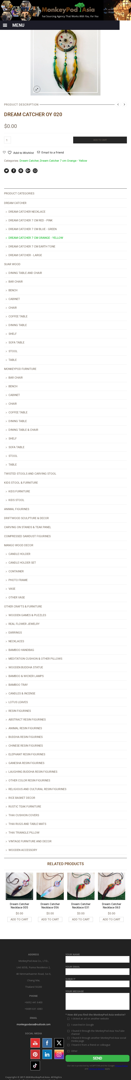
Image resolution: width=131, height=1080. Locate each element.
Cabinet (14, 299)
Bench (13, 290)
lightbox (36, 89)
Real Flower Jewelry (24, 624)
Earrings (15, 632)
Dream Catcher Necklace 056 (50, 905)
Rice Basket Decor (22, 797)
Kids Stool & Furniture (21, 482)
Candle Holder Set (22, 562)
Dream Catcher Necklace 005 (19, 905)
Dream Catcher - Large (25, 255)
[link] (33, 1024)
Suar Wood (12, 264)
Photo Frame (18, 580)
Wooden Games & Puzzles (27, 615)
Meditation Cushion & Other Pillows (35, 658)
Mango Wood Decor (18, 545)
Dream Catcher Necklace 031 (81, 905)
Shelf (13, 333)
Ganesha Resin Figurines (26, 763)
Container (16, 571)
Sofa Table (16, 342)
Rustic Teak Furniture (25, 806)
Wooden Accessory (23, 850)
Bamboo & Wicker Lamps (26, 676)
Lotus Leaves (18, 702)
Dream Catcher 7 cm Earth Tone (32, 246)
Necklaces (16, 641)
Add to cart (100, 140)
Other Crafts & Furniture (23, 606)
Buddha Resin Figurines (26, 737)
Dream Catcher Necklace (27, 211)
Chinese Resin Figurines (26, 745)
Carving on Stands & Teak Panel (27, 527)
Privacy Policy (121, 1065)
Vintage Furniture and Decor (30, 841)
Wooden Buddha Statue (26, 667)
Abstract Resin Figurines (27, 719)
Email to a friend (52, 152)
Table (13, 360)
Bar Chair (16, 281)
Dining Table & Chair (23, 429)
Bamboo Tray (18, 684)
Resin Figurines (20, 710)
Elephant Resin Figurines (27, 754)
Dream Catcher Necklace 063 (111, 905)
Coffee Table (18, 316)
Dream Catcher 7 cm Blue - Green (33, 229)
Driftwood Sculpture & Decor (26, 518)
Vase (12, 588)
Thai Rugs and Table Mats (27, 824)
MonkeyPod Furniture (20, 369)
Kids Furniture (19, 491)
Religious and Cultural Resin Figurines (37, 789)
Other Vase (17, 597)
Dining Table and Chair (25, 273)
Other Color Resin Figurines (29, 780)
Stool (13, 351)
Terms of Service (96, 1068)
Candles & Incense (22, 693)
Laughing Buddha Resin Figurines (33, 771)
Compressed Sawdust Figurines (27, 536)
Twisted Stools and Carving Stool (30, 473)
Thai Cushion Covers (24, 815)
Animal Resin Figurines (25, 728)
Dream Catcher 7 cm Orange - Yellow (63, 160)
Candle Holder (19, 554)
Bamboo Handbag (21, 650)
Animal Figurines (16, 509)
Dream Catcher (29, 160)
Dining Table (18, 325)
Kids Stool (16, 500)
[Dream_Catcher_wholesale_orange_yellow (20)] (65, 60)
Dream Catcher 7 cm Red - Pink (31, 220)
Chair (13, 307)
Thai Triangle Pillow (24, 832)
